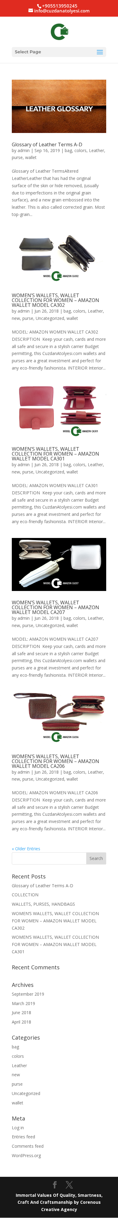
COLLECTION (25, 895)
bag (68, 150)
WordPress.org (26, 1155)
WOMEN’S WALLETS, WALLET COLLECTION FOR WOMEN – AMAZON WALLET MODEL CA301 (55, 454)
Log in (18, 1127)
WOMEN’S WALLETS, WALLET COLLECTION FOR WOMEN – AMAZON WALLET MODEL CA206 (55, 761)
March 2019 (23, 1003)
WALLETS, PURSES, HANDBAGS (43, 904)
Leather (96, 150)
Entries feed (23, 1137)
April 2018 (21, 1022)
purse (17, 157)
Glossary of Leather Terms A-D (47, 144)
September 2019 (28, 994)
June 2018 (21, 1012)
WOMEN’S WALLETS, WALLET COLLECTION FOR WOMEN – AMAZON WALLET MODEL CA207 (55, 607)
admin (24, 150)
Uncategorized (50, 318)
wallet (31, 157)
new (16, 318)
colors (80, 150)
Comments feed (28, 1146)
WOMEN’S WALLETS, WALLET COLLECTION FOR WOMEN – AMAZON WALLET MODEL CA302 (55, 300)
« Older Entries (26, 848)
